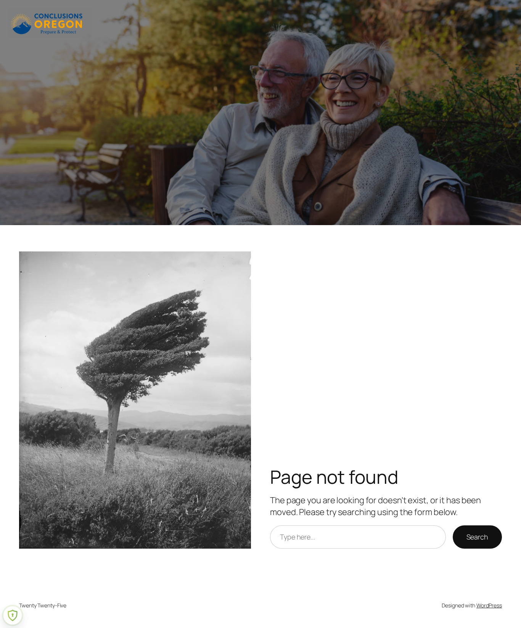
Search (477, 536)
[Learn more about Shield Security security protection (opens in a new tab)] (12, 615)
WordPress (489, 605)
